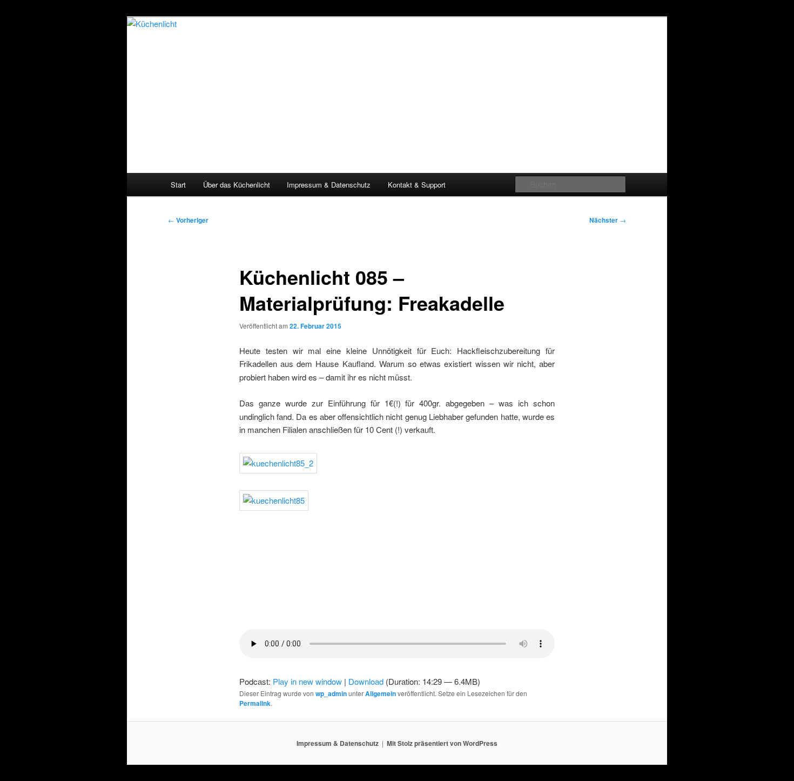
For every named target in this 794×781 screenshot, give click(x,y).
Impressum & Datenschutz (329, 184)
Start (178, 184)
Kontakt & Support (417, 184)
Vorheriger (188, 220)
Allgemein (380, 693)
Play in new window (307, 681)
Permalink (255, 703)
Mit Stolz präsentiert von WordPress (442, 743)
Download (365, 681)
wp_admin (331, 693)
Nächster (607, 220)
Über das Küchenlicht (236, 184)
